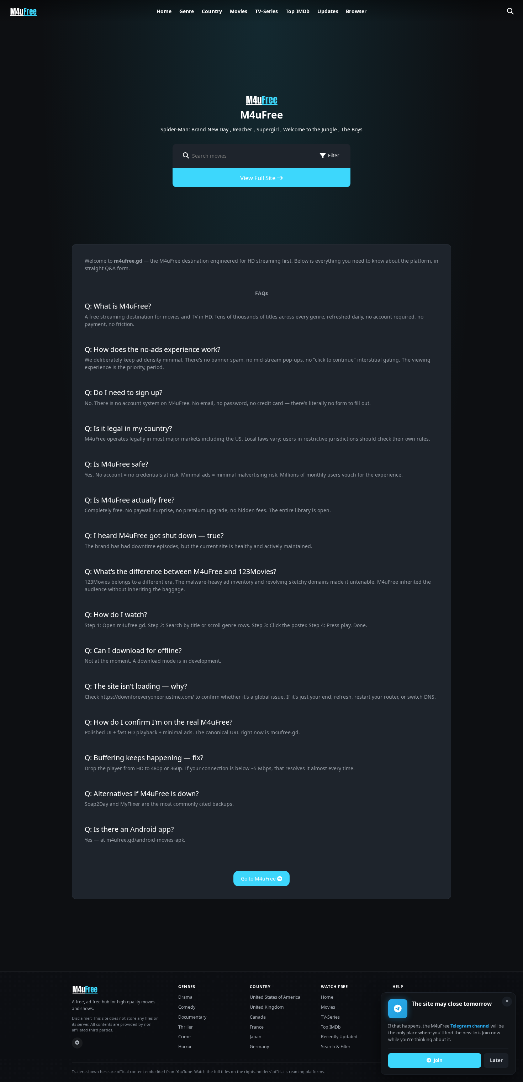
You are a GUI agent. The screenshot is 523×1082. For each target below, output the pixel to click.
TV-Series (266, 11)
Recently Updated (339, 1037)
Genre (186, 11)
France (257, 1027)
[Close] (507, 1002)
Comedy (186, 1007)
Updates (327, 11)
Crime (184, 1037)
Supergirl (268, 129)
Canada (258, 1017)
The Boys (352, 129)
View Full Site (258, 178)
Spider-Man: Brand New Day (194, 129)
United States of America (275, 997)
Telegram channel (470, 1026)
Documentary (192, 1017)
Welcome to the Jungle (310, 129)
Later (496, 1060)
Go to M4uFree (259, 878)
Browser (356, 11)
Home (164, 11)
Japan (256, 1037)
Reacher (242, 129)
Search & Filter (335, 1047)
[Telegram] (77, 1043)
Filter (333, 155)
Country (212, 11)
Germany (259, 1047)
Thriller (185, 1027)
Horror (185, 1047)
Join (438, 1060)
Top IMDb (298, 11)
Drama (185, 997)
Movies (239, 11)
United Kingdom (267, 1007)
